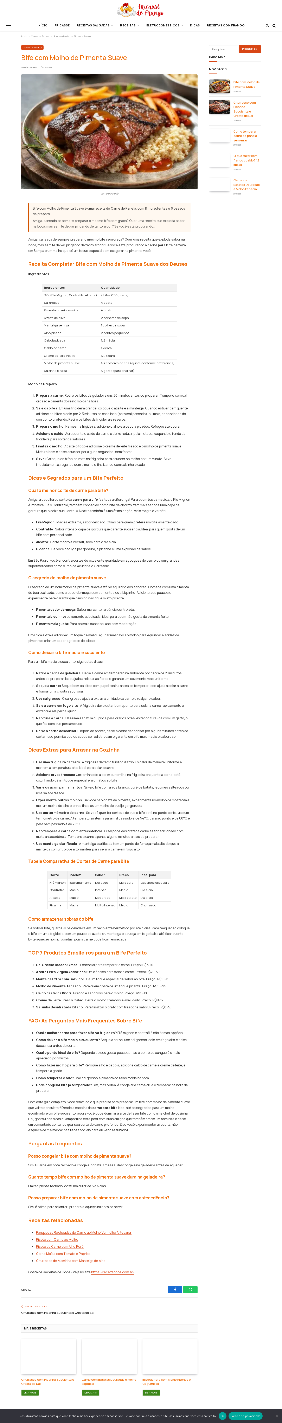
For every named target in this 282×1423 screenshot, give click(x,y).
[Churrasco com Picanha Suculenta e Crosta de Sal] (48, 1356)
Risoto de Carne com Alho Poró (60, 1246)
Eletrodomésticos (163, 25)
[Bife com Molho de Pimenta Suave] (109, 131)
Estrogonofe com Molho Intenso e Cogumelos (166, 1382)
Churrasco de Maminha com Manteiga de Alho (70, 1260)
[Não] (277, 1416)
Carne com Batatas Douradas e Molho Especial (109, 1382)
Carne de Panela (40, 36)
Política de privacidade (246, 1416)
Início (42, 25)
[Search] (274, 25)
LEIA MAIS (30, 1392)
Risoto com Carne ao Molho (57, 1239)
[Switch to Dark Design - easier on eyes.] (267, 25)
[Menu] (8, 25)
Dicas (195, 25)
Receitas (128, 25)
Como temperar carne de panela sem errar (245, 135)
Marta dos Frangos (30, 67)
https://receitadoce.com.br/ (112, 1272)
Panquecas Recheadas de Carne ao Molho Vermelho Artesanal (84, 1232)
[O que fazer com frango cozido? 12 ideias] (219, 160)
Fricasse (62, 25)
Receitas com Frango (225, 25)
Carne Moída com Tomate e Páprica (63, 1253)
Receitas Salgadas (93, 25)
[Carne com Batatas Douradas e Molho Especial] (109, 1356)
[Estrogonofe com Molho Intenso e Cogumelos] (170, 1356)
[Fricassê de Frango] (141, 10)
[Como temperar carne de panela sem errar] (219, 136)
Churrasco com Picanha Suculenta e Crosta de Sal (57, 1312)
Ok (222, 1416)
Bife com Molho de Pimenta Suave (246, 84)
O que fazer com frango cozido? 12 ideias (246, 160)
